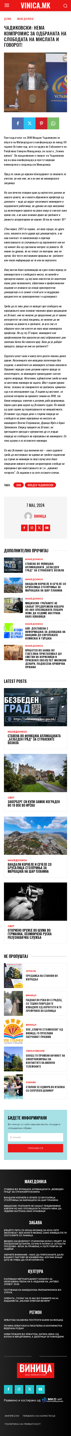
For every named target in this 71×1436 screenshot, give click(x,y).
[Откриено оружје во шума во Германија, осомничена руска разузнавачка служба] (35, 901)
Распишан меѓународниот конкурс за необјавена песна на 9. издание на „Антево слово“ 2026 (31, 1282)
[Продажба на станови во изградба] (13, 975)
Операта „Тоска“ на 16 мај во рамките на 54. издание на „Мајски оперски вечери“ (31, 1299)
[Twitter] (30, 123)
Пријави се (35, 1148)
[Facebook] (18, 123)
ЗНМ (18, 485)
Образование (35, 1051)
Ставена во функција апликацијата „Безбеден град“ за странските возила (44, 566)
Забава (31, 1082)
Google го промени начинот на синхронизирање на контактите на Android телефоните (45, 1060)
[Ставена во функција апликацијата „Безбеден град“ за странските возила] (13, 565)
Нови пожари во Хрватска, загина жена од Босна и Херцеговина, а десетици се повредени (34, 1335)
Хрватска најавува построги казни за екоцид (33, 1320)
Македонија (25, 19)
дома (7, 19)
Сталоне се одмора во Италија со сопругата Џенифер (45, 1088)
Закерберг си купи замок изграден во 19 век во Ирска (34, 803)
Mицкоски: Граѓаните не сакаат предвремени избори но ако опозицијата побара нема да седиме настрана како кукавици (44, 609)
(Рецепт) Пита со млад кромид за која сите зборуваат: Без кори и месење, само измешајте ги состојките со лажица (35, 1233)
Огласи (31, 971)
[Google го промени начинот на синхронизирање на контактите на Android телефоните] (13, 1059)
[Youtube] (47, 528)
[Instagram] (32, 528)
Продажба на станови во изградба (42, 977)
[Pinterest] (41, 123)
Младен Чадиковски (40, 485)
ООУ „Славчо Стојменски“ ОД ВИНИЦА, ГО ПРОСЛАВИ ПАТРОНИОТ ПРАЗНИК (44, 1033)
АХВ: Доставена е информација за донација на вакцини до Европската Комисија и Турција (45, 633)
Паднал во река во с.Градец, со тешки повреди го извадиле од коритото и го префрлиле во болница (44, 1005)
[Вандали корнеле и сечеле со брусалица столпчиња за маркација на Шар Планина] (13, 585)
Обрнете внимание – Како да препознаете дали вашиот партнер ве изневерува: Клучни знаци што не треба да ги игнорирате (34, 1257)
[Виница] (29, 516)
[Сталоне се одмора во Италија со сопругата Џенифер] (13, 1086)
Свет (11, 798)
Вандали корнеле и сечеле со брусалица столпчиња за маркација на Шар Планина (45, 587)
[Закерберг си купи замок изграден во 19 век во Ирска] (35, 773)
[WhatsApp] (53, 123)
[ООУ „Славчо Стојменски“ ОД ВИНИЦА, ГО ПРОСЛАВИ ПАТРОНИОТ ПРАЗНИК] (13, 1031)
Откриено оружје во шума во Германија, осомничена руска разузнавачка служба (30, 934)
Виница (40, 516)
